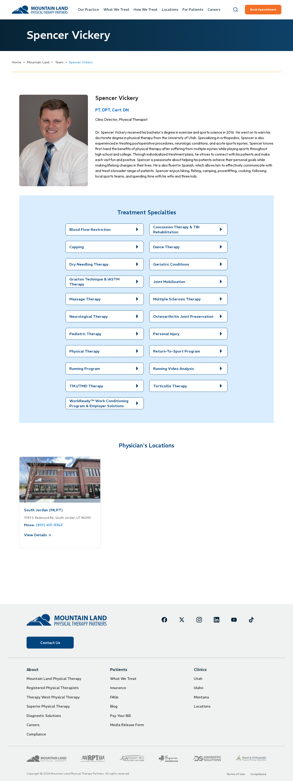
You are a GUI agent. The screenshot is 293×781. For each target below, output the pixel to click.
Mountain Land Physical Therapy (54, 678)
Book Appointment (263, 9)
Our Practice (88, 10)
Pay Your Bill (120, 716)
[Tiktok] (251, 619)
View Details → (37, 535)
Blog (113, 706)
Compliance (36, 734)
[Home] (67, 620)
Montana (201, 697)
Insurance (118, 688)
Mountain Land (38, 62)
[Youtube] (234, 619)
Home (16, 62)
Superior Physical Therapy (48, 706)
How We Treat (145, 10)
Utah (198, 678)
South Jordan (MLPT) (43, 510)
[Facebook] (164, 619)
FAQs (114, 697)
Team (59, 62)
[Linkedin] (216, 619)
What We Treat (116, 10)
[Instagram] (199, 619)
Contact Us (50, 642)
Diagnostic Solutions (44, 716)
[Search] (236, 10)
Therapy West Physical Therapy (53, 697)
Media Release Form (127, 725)
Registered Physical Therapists (53, 688)
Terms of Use (235, 774)
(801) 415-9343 (48, 524)
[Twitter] (181, 619)
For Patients (192, 10)
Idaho (198, 688)
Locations (170, 10)
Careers (214, 10)
